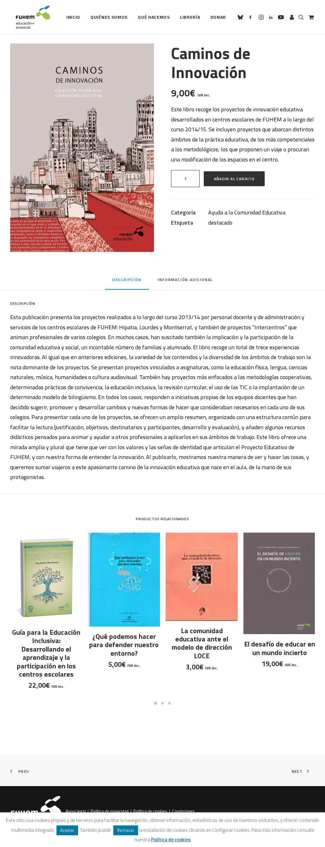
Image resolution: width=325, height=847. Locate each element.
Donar (218, 17)
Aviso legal (76, 811)
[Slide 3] (169, 703)
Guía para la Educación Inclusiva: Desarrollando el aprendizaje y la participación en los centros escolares (46, 653)
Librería (190, 17)
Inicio (73, 17)
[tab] (185, 282)
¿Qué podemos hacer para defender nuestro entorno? (124, 645)
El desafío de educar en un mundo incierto (279, 648)
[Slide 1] (155, 703)
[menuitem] (73, 17)
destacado (220, 222)
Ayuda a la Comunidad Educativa (246, 212)
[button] (241, 17)
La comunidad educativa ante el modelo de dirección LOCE (202, 643)
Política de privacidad (109, 811)
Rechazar (125, 830)
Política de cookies (150, 811)
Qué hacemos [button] (154, 17)
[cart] (310, 17)
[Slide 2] (162, 703)
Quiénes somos (109, 17)
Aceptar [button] (67, 830)
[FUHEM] (30, 17)
